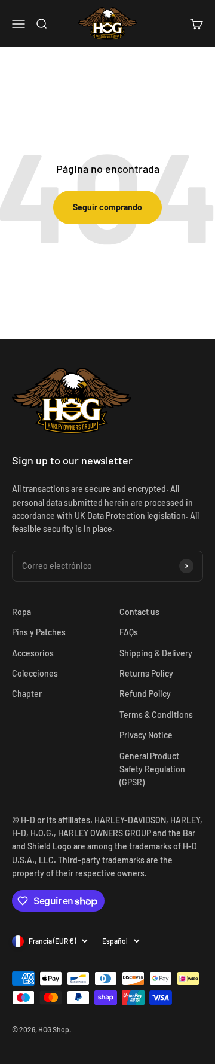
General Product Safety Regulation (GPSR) (152, 769)
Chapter (27, 694)
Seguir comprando (107, 207)
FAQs (128, 632)
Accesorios (33, 653)
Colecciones (35, 673)
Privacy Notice (146, 735)
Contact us (139, 612)
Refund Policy (145, 694)
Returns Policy (146, 673)
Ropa (21, 612)
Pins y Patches (39, 632)
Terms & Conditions (156, 715)
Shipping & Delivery (155, 653)
